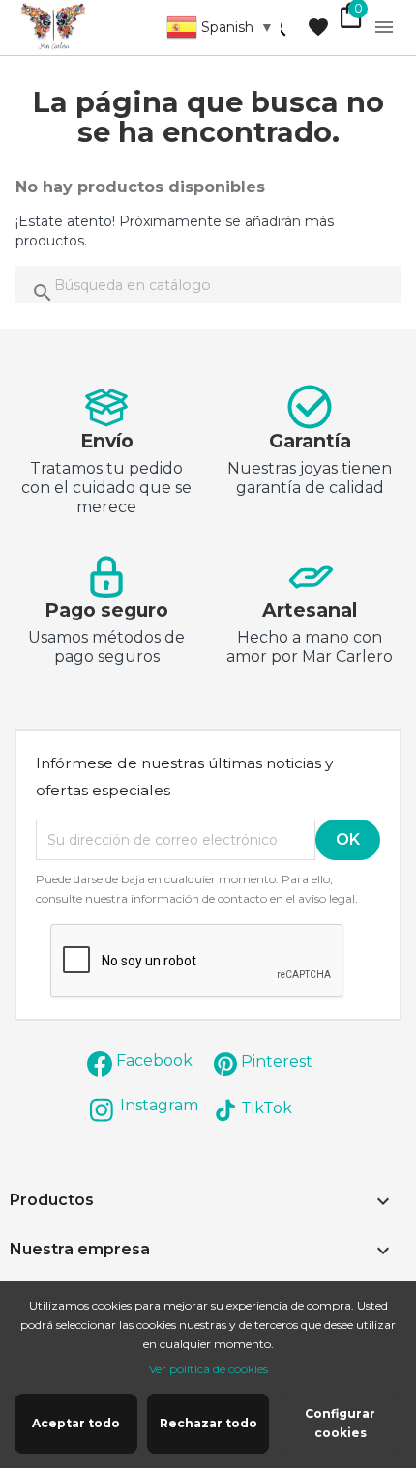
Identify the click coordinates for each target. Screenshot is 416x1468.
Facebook (154, 1060)
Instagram (159, 1105)
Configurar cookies (340, 1423)
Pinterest (276, 1061)
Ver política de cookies (208, 1369)
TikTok (266, 1108)
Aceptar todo (76, 1423)
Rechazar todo (208, 1423)
